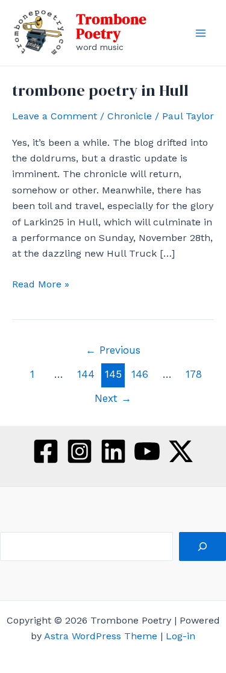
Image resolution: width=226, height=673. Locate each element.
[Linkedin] (113, 451)
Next (113, 398)
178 (194, 374)
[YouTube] (147, 451)
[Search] (202, 546)
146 (139, 374)
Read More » (40, 285)
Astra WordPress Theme (100, 636)
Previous (113, 350)
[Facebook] (46, 451)
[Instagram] (79, 451)
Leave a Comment (54, 116)
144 (86, 374)
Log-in (180, 636)
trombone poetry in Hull (100, 90)
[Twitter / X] (181, 451)
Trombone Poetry (111, 26)
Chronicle (129, 116)
